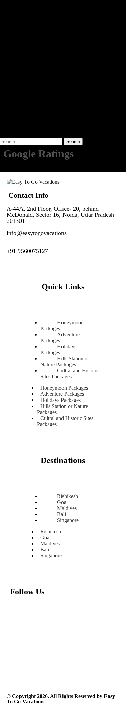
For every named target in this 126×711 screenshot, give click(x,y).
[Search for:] (32, 141)
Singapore (68, 520)
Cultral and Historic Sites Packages (69, 373)
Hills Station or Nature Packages (62, 409)
